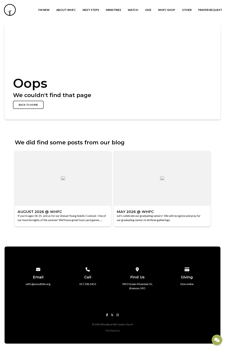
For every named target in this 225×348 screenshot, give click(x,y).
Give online (187, 284)
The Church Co (112, 330)
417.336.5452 (87, 284)
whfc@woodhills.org (38, 284)
